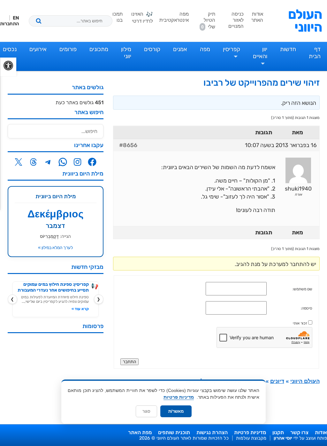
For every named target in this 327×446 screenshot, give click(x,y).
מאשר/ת (176, 411)
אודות (321, 432)
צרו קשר (299, 432)
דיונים (277, 381)
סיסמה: (306, 308)
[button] (8, 67)
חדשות (288, 49)
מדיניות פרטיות (250, 432)
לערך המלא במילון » (55, 247)
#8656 (128, 145)
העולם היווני (305, 21)
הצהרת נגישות (212, 432)
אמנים (180, 49)
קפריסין (231, 49)
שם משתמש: (302, 289)
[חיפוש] (38, 21)
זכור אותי (300, 323)
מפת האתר (140, 432)
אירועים (38, 49)
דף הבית (315, 53)
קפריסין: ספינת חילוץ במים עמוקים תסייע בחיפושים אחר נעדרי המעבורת (53, 287)
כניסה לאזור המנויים (236, 20)
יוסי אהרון (283, 438)
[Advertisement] (55, 378)
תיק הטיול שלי (208, 20)
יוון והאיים (260, 53)
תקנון (278, 432)
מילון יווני (126, 53)
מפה (205, 49)
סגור (146, 411)
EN (16, 18)
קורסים (152, 49)
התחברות (9, 24)
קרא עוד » (80, 309)
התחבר (129, 361)
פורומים (68, 49)
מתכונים (98, 49)
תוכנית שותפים (174, 432)
